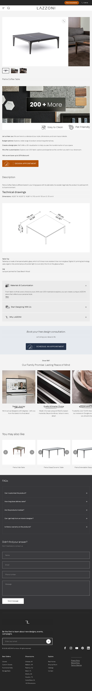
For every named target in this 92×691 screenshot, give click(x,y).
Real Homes (52, 662)
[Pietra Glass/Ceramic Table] (53, 452)
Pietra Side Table (19, 467)
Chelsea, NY (29, 662)
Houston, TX (29, 677)
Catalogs (50, 668)
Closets (4, 662)
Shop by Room (52, 665)
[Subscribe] (48, 641)
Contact (50, 671)
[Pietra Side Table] (18, 452)
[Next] (32, 452)
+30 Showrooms (30, 683)
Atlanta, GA (28, 674)
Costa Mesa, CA (30, 680)
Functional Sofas (7, 668)
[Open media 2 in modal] (64, 21)
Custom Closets (7, 665)
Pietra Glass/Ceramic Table (54, 467)
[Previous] (5, 452)
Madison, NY (29, 665)
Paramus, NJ (29, 668)
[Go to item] (5, 70)
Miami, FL (28, 671)
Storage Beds (6, 671)
